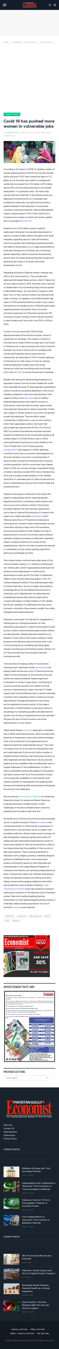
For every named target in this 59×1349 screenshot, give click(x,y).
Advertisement (10, 1132)
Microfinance (35, 916)
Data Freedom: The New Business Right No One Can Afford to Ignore (35, 1305)
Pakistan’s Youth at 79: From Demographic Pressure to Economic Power (36, 1203)
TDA (7, 921)
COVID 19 (26, 221)
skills (47, 916)
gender (31, 247)
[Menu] (5, 5)
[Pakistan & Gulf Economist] (29, 5)
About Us (8, 1125)
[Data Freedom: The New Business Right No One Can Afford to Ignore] (11, 1305)
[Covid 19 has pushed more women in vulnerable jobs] (29, 152)
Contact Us (9, 1128)
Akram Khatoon (12, 132)
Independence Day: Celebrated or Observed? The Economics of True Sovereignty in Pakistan (38, 1186)
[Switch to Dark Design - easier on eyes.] (50, 5)
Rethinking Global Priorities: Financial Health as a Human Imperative (36, 1288)
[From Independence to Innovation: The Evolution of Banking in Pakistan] (11, 1220)
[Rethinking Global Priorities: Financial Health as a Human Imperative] (11, 1288)
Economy (21, 916)
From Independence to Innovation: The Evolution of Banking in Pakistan (36, 1220)
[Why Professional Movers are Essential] (11, 1259)
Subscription (9, 1135)
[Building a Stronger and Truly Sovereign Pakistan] (11, 1172)
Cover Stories (12, 114)
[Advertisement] (29, 77)
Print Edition (37, 1329)
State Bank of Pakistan (30, 796)
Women (16, 921)
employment (37, 516)
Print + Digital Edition (22, 1334)
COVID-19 (9, 916)
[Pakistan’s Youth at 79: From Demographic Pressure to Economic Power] (11, 1203)
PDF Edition (43, 1334)
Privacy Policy (10, 1139)
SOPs (19, 372)
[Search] (54, 5)
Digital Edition (19, 1329)
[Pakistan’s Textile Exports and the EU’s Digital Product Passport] (11, 1274)
